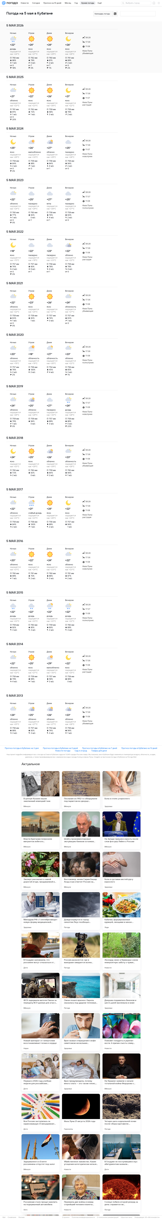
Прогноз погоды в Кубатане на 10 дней (139, 748)
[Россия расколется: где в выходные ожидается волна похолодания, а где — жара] (81, 951)
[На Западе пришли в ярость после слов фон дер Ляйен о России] (121, 830)
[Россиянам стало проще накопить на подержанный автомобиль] (40, 1193)
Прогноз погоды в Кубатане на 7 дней (99, 748)
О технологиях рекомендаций (107, 1217)
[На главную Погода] (12, 3)
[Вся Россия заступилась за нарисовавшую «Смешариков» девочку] (40, 1113)
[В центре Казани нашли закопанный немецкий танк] (40, 790)
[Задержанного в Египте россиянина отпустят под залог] (40, 1153)
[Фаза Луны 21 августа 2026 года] (81, 1113)
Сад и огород (81, 750)
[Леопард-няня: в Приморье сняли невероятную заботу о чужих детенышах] (121, 951)
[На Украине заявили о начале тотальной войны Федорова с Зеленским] (121, 1072)
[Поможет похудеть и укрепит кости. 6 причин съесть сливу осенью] (121, 1032)
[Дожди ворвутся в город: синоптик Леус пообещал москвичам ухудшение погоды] (81, 911)
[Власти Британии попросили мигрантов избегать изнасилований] (40, 830)
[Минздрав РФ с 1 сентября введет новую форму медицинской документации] (40, 911)
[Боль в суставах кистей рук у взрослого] (121, 871)
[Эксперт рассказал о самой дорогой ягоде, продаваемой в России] (40, 871)
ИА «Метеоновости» (152, 1217)
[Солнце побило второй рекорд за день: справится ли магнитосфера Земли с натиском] (121, 1193)
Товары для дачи (99, 750)
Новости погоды (62, 750)
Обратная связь (126, 1217)
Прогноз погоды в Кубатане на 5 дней (60, 748)
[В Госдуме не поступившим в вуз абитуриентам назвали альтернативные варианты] (121, 1153)
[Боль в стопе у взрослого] (121, 790)
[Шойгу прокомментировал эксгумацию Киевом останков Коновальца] (81, 830)
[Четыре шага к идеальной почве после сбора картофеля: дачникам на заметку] (121, 1113)
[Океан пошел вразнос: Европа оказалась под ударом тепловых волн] (81, 992)
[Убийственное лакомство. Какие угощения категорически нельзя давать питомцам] (81, 1153)
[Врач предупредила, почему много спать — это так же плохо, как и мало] (81, 1072)
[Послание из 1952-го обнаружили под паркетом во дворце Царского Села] (81, 790)
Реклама (21, 1217)
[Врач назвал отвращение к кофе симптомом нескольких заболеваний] (81, 1032)
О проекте (65, 1217)
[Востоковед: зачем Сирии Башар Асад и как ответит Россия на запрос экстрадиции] (81, 871)
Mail (4, 1217)
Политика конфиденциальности (83, 1217)
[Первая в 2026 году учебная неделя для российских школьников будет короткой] (40, 1072)
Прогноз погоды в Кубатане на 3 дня (22, 748)
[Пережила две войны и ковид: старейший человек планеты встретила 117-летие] (81, 1193)
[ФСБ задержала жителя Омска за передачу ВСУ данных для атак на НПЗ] (40, 992)
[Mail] (4, 3)
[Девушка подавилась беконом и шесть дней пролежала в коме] (121, 992)
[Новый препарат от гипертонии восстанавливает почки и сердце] (40, 1032)
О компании (12, 1217)
